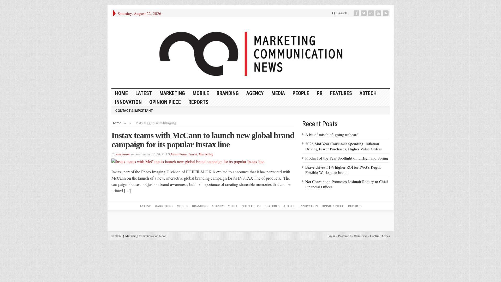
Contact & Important (134, 111)
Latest (143, 93)
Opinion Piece (165, 102)
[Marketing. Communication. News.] (250, 52)
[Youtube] (379, 13)
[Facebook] (357, 13)
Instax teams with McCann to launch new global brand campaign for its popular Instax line (202, 140)
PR (320, 93)
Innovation (128, 102)
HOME (121, 93)
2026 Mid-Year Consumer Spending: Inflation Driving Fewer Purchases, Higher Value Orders (343, 146)
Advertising (178, 154)
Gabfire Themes (380, 236)
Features (341, 93)
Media (278, 93)
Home (116, 122)
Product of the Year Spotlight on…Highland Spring (346, 158)
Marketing (172, 93)
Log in (331, 236)
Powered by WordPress (352, 236)
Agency (255, 93)
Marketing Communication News (144, 236)
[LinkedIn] (371, 13)
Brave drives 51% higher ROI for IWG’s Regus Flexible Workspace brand (343, 169)
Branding (228, 93)
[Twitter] (364, 13)
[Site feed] (386, 13)
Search (341, 13)
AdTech (368, 93)
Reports (198, 102)
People (301, 93)
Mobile (201, 93)
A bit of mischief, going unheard (332, 134)
